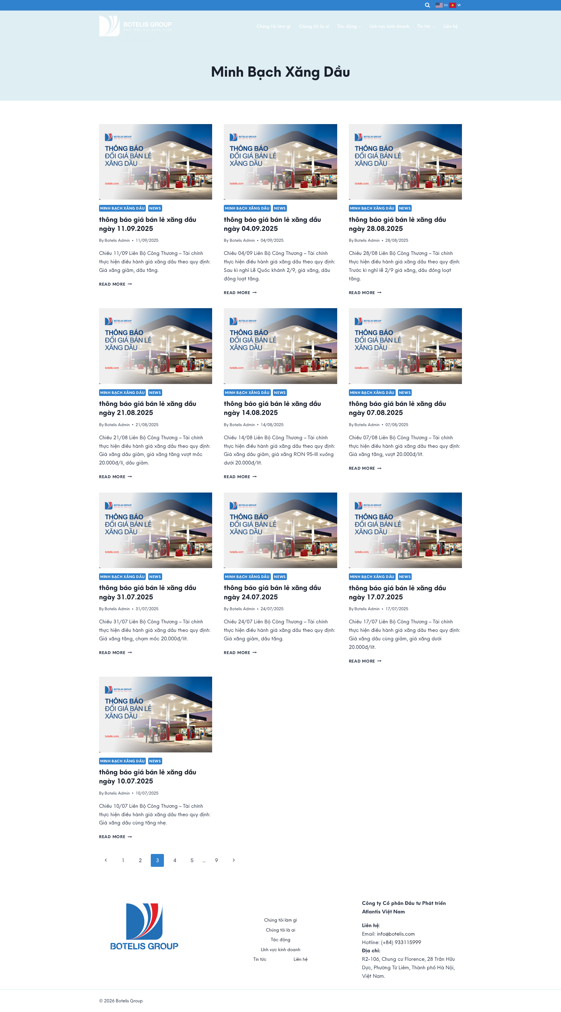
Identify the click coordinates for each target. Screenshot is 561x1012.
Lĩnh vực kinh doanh (389, 26)
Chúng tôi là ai (314, 26)
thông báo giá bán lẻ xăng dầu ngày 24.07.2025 (272, 592)
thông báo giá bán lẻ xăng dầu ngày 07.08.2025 (397, 408)
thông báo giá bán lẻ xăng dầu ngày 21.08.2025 (147, 408)
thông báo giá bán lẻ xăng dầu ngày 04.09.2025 (272, 224)
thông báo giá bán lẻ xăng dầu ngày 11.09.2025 (147, 224)
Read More (115, 284)
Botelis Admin (117, 240)
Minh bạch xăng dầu (122, 208)
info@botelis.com (396, 933)
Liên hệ (451, 26)
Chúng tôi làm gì (274, 26)
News (155, 208)
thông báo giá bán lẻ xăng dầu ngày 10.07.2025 (147, 776)
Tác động (280, 939)
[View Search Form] (427, 5)
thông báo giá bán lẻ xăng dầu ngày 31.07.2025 (147, 592)
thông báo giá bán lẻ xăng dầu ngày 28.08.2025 (397, 224)
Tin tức (259, 959)
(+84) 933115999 (401, 942)
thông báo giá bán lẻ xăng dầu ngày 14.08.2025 (272, 408)
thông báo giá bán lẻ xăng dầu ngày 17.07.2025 (397, 592)
